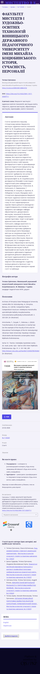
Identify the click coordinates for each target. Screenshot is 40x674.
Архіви (12, 7)
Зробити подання (11, 636)
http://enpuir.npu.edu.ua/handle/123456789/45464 (20, 351)
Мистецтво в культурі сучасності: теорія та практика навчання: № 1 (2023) (21, 556)
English (6, 622)
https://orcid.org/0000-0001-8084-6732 (14, 88)
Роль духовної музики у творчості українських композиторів (21, 550)
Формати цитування (11, 515)
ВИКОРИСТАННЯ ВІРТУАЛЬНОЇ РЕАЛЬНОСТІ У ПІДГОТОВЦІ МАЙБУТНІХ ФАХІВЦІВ (21, 585)
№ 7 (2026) (20, 7)
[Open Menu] (2, 2)
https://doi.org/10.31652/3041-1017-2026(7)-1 (16, 510)
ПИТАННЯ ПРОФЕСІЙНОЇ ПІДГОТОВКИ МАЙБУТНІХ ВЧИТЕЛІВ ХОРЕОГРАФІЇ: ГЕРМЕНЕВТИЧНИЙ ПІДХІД (21, 601)
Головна (5, 7)
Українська (7, 626)
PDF (7, 417)
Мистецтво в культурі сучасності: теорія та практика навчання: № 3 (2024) (21, 590)
